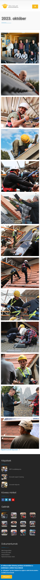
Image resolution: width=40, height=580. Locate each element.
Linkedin (6, 499)
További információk (7, 572)
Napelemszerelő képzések (9, 450)
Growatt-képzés (14, 484)
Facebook (2, 499)
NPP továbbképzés (15, 469)
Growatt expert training (16, 477)
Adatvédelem (5, 555)
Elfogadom (6, 577)
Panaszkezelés (6, 552)
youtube (13, 499)
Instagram (9, 499)
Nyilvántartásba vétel (8, 557)
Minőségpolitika (6, 550)
